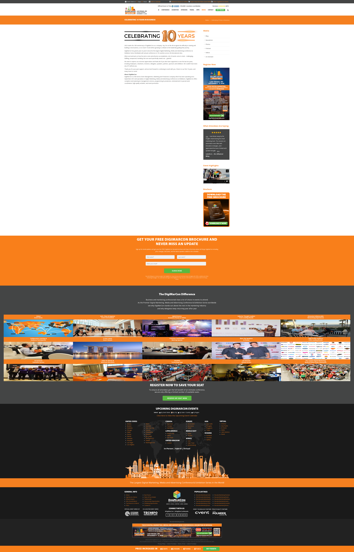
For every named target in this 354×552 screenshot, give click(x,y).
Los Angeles (130, 444)
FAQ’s (127, 505)
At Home (224, 428)
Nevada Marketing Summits (222, 503)
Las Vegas (130, 442)
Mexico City (170, 433)
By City (175, 412)
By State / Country (185, 412)
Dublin (189, 428)
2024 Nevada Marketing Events (204, 497)
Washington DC (150, 442)
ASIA (206, 421)
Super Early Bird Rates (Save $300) (200, 1)
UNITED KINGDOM (172, 441)
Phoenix (148, 434)
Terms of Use (181, 544)
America (223, 424)
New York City (150, 428)
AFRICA (189, 438)
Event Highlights (211, 165)
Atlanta (129, 424)
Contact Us (147, 505)
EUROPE (189, 421)
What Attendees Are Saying (215, 126)
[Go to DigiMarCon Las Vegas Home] (130, 10)
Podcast (208, 48)
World (223, 434)
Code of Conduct (171, 544)
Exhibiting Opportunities (151, 503)
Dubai (189, 433)
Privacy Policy (161, 544)
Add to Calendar (155, 1)
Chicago (129, 430)
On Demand (209, 57)
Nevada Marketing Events (203, 495)
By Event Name (165, 412)
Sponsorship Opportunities (152, 501)
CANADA (168, 421)
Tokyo (208, 430)
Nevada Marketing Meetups (222, 499)
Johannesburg (192, 445)
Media (206, 30)
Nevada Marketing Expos (203, 505)
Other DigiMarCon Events (220, 1)
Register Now (209, 64)
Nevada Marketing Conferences (204, 503)
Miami (147, 424)
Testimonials (147, 499)
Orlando (148, 430)
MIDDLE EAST (191, 431)
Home (207, 20)
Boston (129, 426)
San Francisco (150, 438)
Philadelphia (149, 432)
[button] (224, 132)
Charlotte (130, 428)
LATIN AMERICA (171, 431)
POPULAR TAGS (200, 492)
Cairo (189, 441)
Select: (156, 412)
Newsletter (209, 40)
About (127, 495)
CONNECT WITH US (176, 509)
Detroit (129, 436)
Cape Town (191, 443)
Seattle (148, 440)
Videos (208, 52)
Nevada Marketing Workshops (222, 505)
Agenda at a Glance (131, 497)
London (169, 443)
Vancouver (170, 428)
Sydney (208, 439)
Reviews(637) (221, 6)
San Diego (149, 436)
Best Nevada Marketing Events (204, 499)
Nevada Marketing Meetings (222, 497)
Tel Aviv (190, 435)
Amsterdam (191, 424)
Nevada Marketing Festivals (222, 495)
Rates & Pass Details (150, 497)
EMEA (223, 430)
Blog (207, 36)
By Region (196, 412)
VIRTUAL (223, 421)
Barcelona (191, 426)
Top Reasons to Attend (132, 503)
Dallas (129, 432)
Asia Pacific (224, 426)
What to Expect (130, 499)
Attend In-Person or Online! (180, 1)
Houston (129, 440)
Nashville (148, 426)
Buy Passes (147, 495)
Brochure (207, 189)
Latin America (225, 432)
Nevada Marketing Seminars (222, 501)
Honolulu (129, 438)
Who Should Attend (131, 501)
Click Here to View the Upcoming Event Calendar (177, 415)
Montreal (170, 424)
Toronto (169, 426)
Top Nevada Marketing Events (204, 501)
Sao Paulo (170, 437)
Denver (129, 434)
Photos (208, 44)
